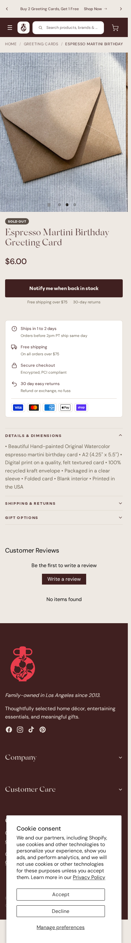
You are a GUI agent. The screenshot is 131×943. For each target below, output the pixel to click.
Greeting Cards (41, 44)
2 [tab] (67, 205)
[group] (64, 132)
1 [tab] (59, 205)
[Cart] (115, 28)
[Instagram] (20, 729)
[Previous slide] (7, 9)
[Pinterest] (42, 729)
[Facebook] (9, 729)
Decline (60, 911)
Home (11, 44)
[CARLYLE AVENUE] (23, 28)
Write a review (64, 579)
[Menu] (10, 27)
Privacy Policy (89, 877)
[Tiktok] (31, 729)
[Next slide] (121, 9)
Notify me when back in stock (64, 288)
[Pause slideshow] (49, 205)
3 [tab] (75, 205)
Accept (60, 894)
